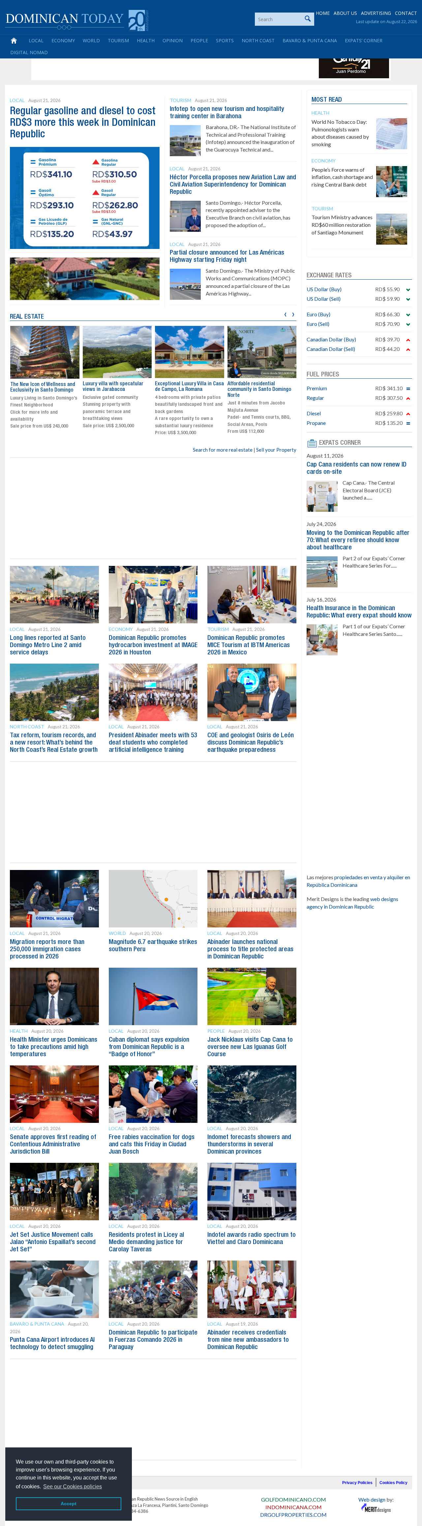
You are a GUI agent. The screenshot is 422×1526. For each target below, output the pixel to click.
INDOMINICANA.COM (293, 1507)
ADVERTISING (376, 13)
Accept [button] (68, 1503)
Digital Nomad (29, 52)
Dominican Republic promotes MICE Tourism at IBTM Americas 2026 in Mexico (248, 645)
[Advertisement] (153, 63)
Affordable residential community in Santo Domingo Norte (259, 390)
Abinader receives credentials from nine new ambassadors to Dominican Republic (248, 1340)
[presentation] (285, 313)
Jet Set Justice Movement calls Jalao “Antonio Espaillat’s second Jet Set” (53, 1242)
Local (36, 40)
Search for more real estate (223, 450)
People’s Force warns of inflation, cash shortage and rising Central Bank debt (342, 177)
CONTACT (406, 13)
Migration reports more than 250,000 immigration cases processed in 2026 (47, 949)
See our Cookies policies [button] (72, 1486)
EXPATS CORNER (340, 443)
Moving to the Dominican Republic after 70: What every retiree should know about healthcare (358, 540)
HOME (323, 13)
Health (146, 40)
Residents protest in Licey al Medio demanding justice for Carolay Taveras (146, 1242)
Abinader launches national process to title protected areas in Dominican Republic (250, 949)
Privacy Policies (357, 1482)
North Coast (258, 40)
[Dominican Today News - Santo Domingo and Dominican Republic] (76, 19)
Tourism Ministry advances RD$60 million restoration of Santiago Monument (342, 224)
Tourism (118, 40)
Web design (371, 1499)
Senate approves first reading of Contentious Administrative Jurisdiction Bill (53, 1144)
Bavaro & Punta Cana (310, 40)
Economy (63, 40)
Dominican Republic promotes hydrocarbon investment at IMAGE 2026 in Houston (153, 645)
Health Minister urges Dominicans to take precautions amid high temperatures (53, 1047)
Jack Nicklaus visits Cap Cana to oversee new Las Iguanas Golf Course (250, 1047)
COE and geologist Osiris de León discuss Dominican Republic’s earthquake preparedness (250, 743)
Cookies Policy (393, 1482)
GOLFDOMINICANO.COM (293, 1499)
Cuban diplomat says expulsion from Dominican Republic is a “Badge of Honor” (149, 1047)
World (91, 40)
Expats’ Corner (363, 40)
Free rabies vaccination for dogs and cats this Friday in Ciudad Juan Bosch (152, 1144)
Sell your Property (276, 450)
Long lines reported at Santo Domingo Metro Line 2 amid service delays (48, 645)
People (199, 40)
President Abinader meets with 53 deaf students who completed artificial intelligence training (153, 743)
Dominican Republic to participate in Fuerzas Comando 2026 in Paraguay (153, 1340)
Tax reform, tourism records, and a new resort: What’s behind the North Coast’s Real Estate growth (54, 743)
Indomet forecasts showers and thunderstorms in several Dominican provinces (249, 1144)
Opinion (173, 40)
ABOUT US (345, 13)
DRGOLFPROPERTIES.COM (293, 1514)
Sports (225, 40)
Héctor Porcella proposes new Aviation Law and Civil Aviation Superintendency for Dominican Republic (233, 185)
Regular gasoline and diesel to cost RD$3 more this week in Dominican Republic (83, 123)
